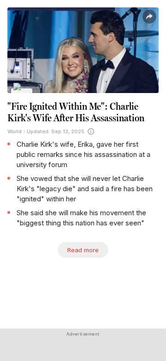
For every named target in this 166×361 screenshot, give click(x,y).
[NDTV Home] (21, 93)
